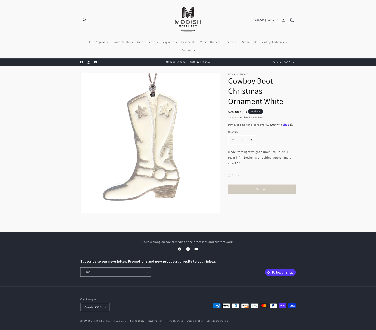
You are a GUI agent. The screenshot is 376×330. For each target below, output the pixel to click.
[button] (84, 19)
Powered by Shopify (116, 321)
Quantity (233, 132)
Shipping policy (195, 320)
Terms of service (174, 320)
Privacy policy (155, 320)
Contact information (217, 320)
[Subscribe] (146, 272)
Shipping (233, 117)
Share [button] (235, 175)
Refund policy (137, 320)
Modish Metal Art (97, 321)
